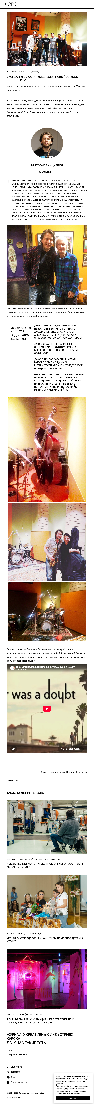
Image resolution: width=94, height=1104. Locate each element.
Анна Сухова (23, 71)
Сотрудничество (17, 1054)
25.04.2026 (12, 859)
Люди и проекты (40, 859)
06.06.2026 (12, 1014)
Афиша (35, 72)
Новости (55, 859)
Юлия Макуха (26, 859)
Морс (20, 933)
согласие (84, 1086)
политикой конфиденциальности (69, 1093)
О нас (10, 1050)
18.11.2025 (11, 933)
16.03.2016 (11, 71)
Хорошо (73, 1098)
